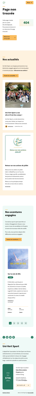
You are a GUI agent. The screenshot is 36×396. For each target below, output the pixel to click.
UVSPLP (21, 385)
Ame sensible (30, 392)
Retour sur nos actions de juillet (16, 165)
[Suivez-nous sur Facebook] (4, 337)
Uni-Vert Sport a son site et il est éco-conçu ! (13, 114)
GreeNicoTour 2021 (18, 126)
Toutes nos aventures (12, 239)
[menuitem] (29, 2)
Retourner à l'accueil (7, 37)
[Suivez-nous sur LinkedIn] (13, 337)
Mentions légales (6, 392)
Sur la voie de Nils (14, 274)
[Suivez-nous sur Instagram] (7, 337)
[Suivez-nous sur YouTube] (10, 337)
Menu (28, 2)
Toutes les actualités (9, 75)
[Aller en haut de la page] (32, 337)
